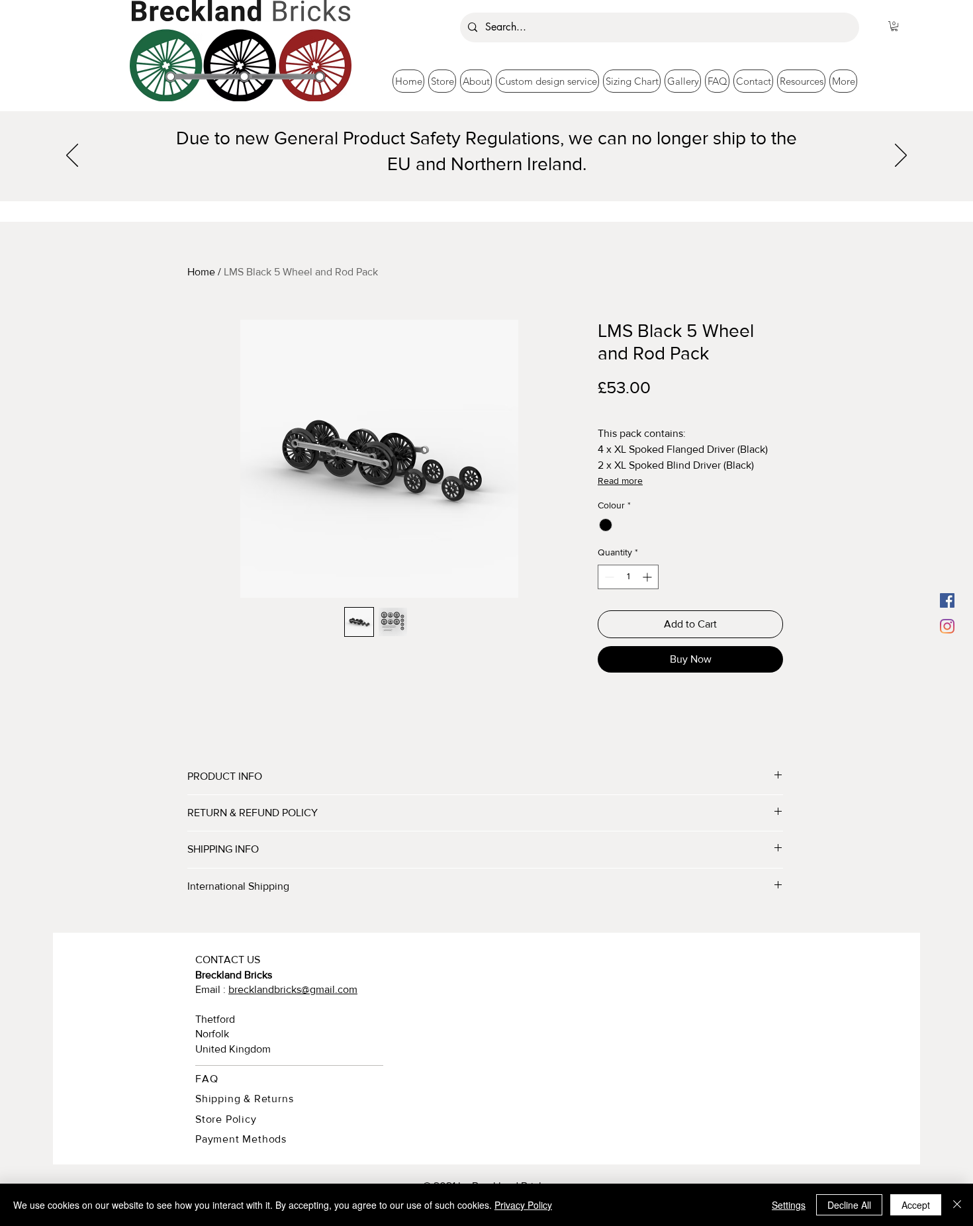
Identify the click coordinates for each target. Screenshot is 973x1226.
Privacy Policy (523, 1204)
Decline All (849, 1204)
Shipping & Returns (244, 1098)
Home (201, 271)
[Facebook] (947, 600)
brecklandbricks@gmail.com (292, 989)
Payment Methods (241, 1139)
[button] (894, 26)
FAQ (206, 1078)
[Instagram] (947, 626)
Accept (916, 1204)
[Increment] (648, 577)
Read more (620, 480)
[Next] (901, 156)
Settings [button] (789, 1204)
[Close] (957, 1204)
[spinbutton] (628, 577)
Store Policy (226, 1119)
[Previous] (72, 156)
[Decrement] (608, 577)
